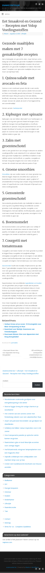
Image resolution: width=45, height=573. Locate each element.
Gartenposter (17, 108)
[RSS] (42, 4)
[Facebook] (36, 4)
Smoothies (6, 174)
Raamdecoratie (10, 507)
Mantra (28, 567)
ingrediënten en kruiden (33, 283)
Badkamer (8, 480)
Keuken (7, 496)
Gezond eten (6, 266)
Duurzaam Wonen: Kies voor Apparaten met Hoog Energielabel (11, 352)
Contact (7, 519)
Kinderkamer (9, 499)
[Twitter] (39, 4)
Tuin (6, 511)
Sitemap (8, 523)
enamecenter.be (11, 5)
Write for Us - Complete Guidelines (18, 526)
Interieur (8, 492)
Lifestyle (23, 34)
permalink (14, 343)
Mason (6, 34)
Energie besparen (11, 488)
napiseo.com (7, 542)
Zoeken (5, 381)
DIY (6, 484)
